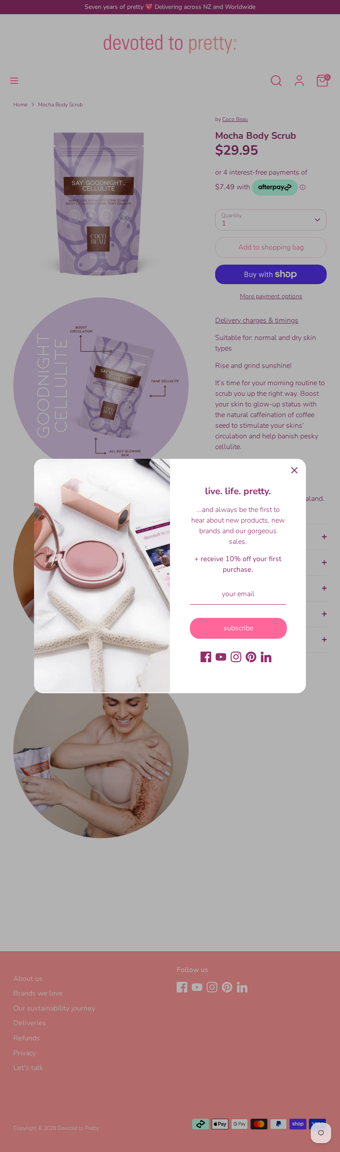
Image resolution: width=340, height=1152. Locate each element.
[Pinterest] (251, 657)
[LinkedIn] (266, 657)
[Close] (294, 470)
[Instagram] (236, 657)
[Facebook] (206, 657)
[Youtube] (221, 657)
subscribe (238, 628)
